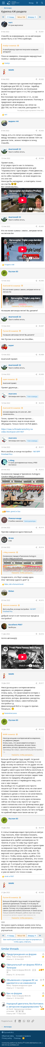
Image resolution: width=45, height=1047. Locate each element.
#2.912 (41, 470)
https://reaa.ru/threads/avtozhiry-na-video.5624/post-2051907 (17, 430)
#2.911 (41, 447)
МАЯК (11, 70)
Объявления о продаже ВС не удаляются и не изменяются (22, 981)
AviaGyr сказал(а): (9, 45)
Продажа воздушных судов (22, 985)
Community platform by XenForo (21, 1043)
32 (19, 1011)
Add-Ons (5, 1045)
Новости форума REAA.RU (21, 957)
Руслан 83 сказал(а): (10, 331)
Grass (11, 538)
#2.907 (41, 326)
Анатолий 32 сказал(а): (11, 286)
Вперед (31, 17)
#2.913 (41, 527)
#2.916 (41, 634)
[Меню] (3, 2)
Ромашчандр (15, 518)
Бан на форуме (14, 993)
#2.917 (41, 683)
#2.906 (41, 281)
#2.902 (41, 79)
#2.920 (41, 892)
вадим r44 (13, 121)
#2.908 (41, 355)
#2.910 (41, 403)
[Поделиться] (36, 31)
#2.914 (41, 547)
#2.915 (41, 600)
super (11, 345)
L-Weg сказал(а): (9, 552)
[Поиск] (42, 3)
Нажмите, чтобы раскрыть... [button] (23, 306)
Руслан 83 (13, 271)
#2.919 (41, 828)
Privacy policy (7, 1038)
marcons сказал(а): (10, 605)
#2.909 (41, 374)
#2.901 (41, 32)
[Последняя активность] (37, 3)
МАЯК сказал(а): (9, 734)
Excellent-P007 (15, 624)
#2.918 (41, 729)
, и (13, 512)
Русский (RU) (8, 1032)
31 (17, 1011)
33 (22, 1011)
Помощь (17, 1038)
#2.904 (41, 158)
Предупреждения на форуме (21, 954)
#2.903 (41, 131)
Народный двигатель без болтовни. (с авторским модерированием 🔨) (25, 1005)
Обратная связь (8, 1036)
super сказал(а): (9, 379)
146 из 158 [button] (21, 17)
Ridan (11, 591)
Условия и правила (23, 1036)
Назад (11, 17)
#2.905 (41, 226)
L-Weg (11, 460)
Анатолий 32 (14, 149)
